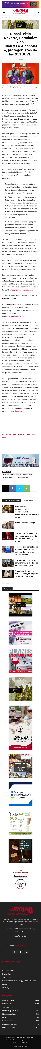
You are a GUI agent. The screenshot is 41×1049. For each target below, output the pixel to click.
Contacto (5, 984)
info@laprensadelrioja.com (25, 945)
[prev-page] (3, 582)
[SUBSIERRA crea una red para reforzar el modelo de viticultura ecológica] (8, 563)
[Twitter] (19, 488)
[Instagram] (20, 952)
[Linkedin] (26, 952)
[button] (4, 12)
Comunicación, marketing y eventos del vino (19, 981)
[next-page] (7, 582)
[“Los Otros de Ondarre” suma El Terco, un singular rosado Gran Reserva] (8, 574)
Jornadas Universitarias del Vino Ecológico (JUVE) (17, 474)
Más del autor (28, 501)
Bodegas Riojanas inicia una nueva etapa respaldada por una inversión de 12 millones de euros (27, 511)
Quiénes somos (8, 970)
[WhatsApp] (26, 488)
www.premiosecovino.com (16, 316)
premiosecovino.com (13, 411)
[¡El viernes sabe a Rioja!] (8, 525)
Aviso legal (6, 988)
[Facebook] (12, 488)
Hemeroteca (7, 974)
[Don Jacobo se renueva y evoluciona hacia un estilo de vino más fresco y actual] (8, 536)
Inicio (4, 17)
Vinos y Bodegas (13, 17)
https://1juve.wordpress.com (21, 290)
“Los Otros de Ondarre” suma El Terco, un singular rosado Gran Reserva (26, 573)
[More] (33, 488)
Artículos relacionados (12, 501)
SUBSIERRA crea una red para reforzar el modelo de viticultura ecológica (26, 563)
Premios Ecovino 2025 (22, 477)
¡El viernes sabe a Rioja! (25, 522)
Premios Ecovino (8, 477)
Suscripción (6, 977)
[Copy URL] (5, 488)
